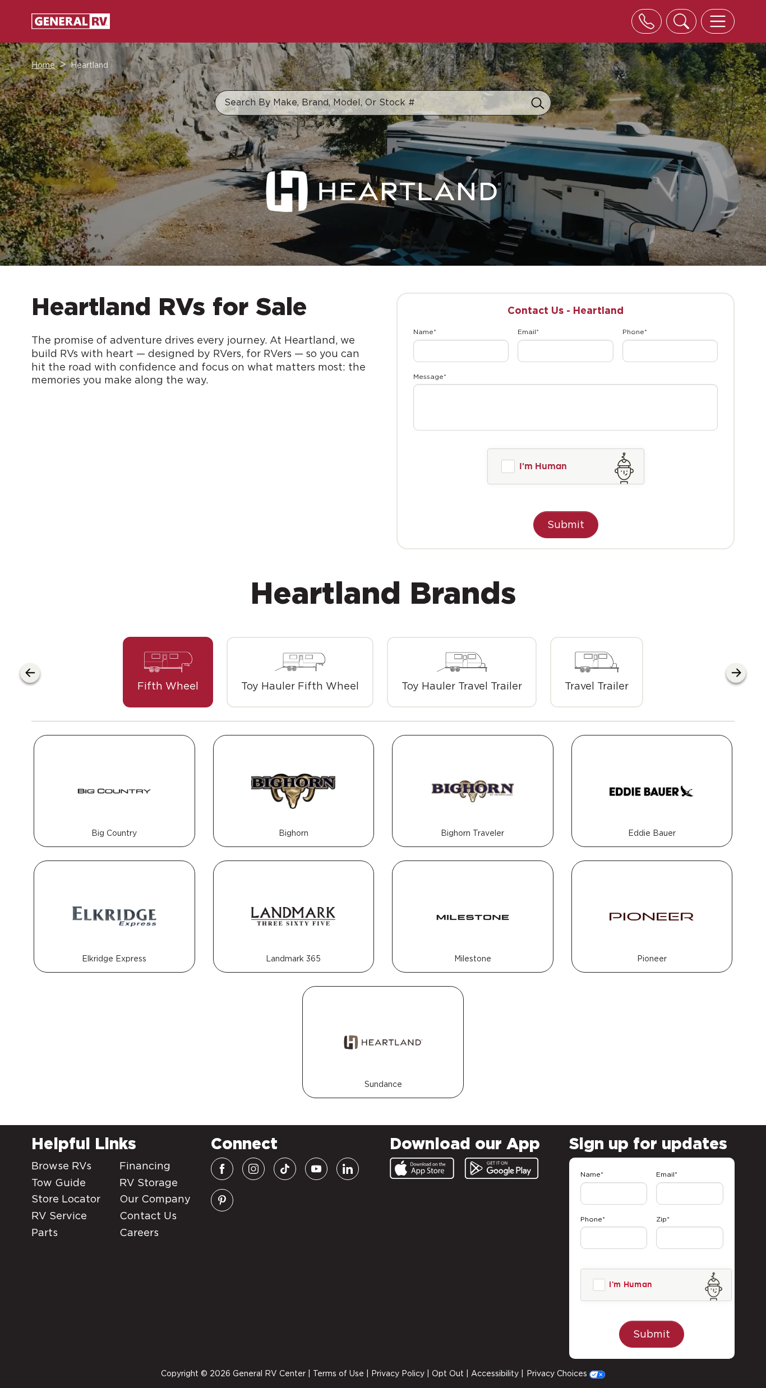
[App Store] (422, 1168)
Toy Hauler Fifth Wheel (300, 686)
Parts (44, 1232)
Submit (565, 524)
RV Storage (148, 1182)
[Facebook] (222, 1169)
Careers (139, 1232)
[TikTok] (285, 1169)
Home (43, 65)
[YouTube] (316, 1169)
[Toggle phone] (646, 21)
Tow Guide (58, 1182)
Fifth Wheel (168, 686)
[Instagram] (253, 1169)
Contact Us (148, 1216)
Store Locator (65, 1199)
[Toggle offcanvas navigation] (718, 21)
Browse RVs (61, 1166)
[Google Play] (501, 1168)
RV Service (59, 1216)
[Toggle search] (681, 21)
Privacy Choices (558, 1373)
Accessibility (495, 1373)
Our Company (155, 1199)
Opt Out (448, 1373)
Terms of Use (338, 1373)
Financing (144, 1166)
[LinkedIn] (347, 1169)
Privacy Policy (397, 1373)
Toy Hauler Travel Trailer (462, 686)
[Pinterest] (222, 1200)
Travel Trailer (597, 686)
